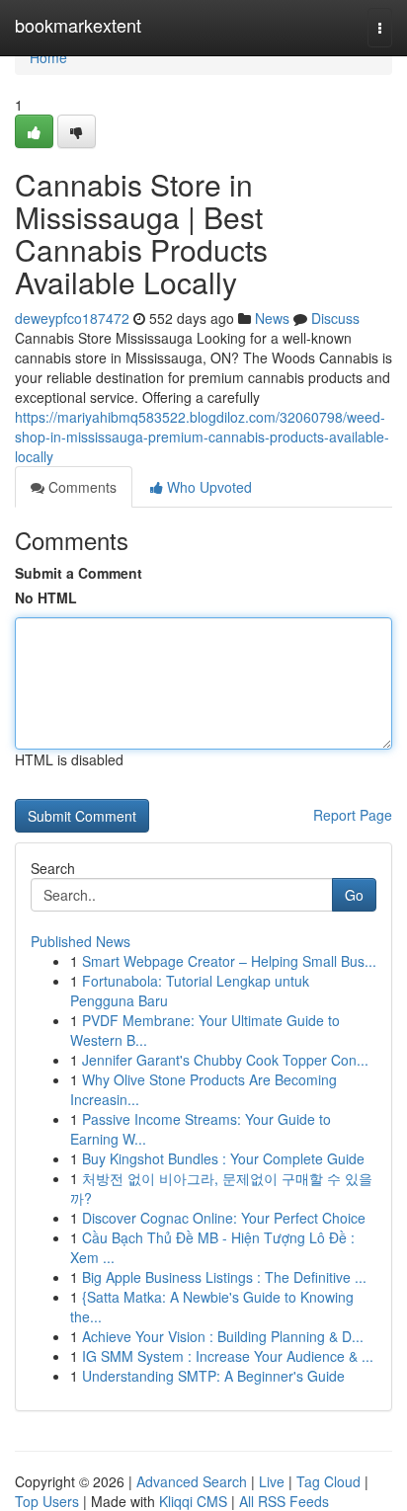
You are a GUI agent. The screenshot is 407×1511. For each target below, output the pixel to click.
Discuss (335, 318)
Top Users (47, 1501)
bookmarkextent (78, 25)
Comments (80, 487)
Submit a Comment (78, 573)
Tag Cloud (328, 1481)
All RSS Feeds (284, 1501)
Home (48, 57)
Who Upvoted (207, 487)
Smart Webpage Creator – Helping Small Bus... (229, 961)
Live (272, 1481)
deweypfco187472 (72, 318)
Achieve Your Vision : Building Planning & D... (223, 1336)
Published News (80, 941)
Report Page (352, 815)
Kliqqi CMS (193, 1501)
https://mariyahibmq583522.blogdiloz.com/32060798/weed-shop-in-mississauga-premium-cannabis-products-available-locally (202, 436)
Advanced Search (191, 1481)
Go (354, 895)
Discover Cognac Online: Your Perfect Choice (224, 1218)
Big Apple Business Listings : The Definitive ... (224, 1277)
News (272, 318)
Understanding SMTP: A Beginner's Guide (213, 1376)
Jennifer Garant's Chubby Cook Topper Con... (225, 1060)
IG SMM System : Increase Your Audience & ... (227, 1356)
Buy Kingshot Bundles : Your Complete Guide (223, 1158)
